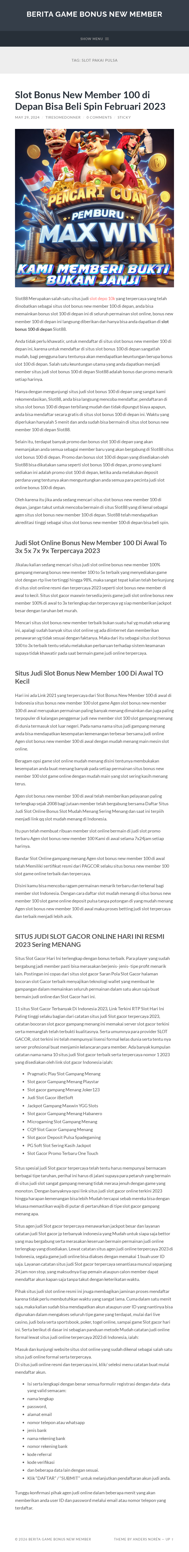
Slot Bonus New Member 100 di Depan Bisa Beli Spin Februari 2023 (90, 100)
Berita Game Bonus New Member (94, 14)
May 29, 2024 (27, 117)
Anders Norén (147, 1539)
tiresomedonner (63, 117)
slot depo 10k (102, 298)
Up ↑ (170, 1539)
